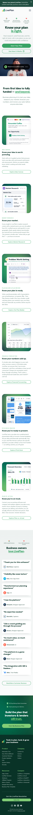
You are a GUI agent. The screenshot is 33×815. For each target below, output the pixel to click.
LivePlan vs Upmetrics (24, 780)
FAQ (3, 760)
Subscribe (16, 800)
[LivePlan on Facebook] (15, 805)
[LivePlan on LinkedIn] (18, 805)
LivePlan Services (6, 776)
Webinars (4, 778)
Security (4, 764)
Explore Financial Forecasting (16, 382)
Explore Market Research (16, 242)
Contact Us (21, 751)
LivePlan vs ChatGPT (23, 778)
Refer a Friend (6, 782)
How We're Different (7, 754)
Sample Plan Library (7, 784)
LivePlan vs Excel (22, 776)
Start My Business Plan (16, 726)
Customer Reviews (7, 756)
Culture (19, 758)
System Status (6, 762)
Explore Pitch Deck (16, 450)
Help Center (5, 773)
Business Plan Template (8, 787)
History (19, 756)
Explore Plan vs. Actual (16, 518)
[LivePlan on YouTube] (21, 805)
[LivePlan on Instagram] (12, 805)
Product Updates (6, 758)
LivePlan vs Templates (24, 773)
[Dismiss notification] (31, 2)
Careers (20, 754)
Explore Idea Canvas (16, 172)
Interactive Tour (6, 751)
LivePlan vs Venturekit (23, 782)
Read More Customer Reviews (16, 683)
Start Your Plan (16, 46)
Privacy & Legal (21, 810)
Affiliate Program (6, 780)
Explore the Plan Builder (17, 310)
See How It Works (15, 51)
